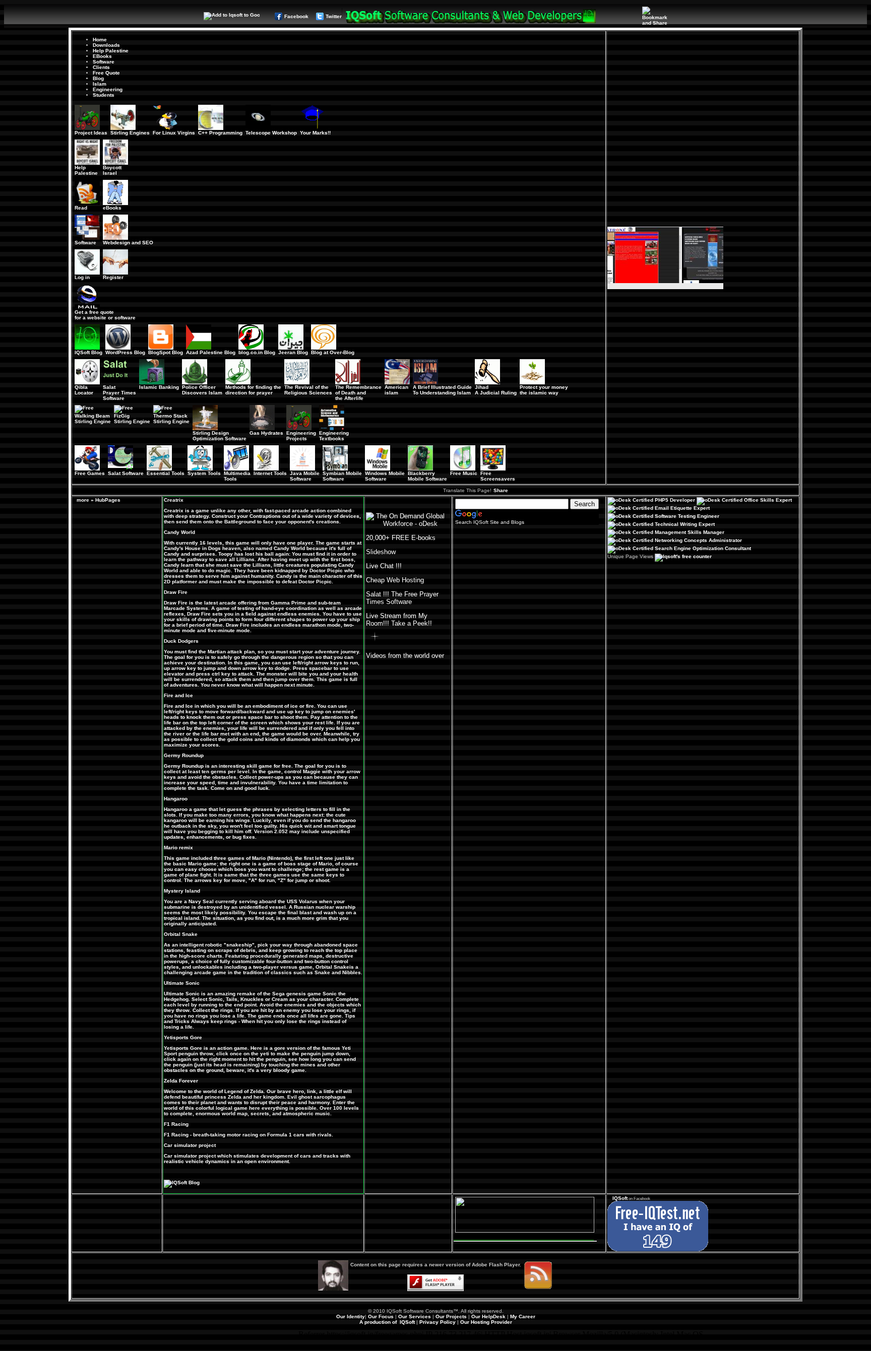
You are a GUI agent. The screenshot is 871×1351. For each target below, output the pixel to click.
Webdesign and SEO (128, 242)
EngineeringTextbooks (334, 435)
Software (103, 61)
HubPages (107, 500)
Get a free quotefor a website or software (105, 314)
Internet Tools (270, 473)
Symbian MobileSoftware (342, 476)
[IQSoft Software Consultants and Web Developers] (470, 21)
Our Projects (451, 1316)
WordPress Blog (125, 352)
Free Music (463, 473)
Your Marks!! (315, 133)
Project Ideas (91, 133)
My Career (522, 1316)
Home (100, 39)
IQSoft (620, 1198)
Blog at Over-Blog (332, 352)
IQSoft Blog (88, 352)
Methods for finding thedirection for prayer (253, 389)
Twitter (334, 16)
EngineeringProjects (301, 435)
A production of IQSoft (387, 1322)
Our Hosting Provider (486, 1322)
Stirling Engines (130, 133)
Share (500, 490)
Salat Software (126, 473)
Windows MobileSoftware (385, 476)
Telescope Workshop (271, 133)
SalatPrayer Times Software (119, 392)
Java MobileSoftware (305, 476)
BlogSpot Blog (165, 352)
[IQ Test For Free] (657, 1249)
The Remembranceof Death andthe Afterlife (358, 392)
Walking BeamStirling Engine (93, 418)
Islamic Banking (159, 387)
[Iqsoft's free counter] (683, 556)
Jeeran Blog (293, 352)
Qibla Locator (84, 389)
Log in (82, 277)
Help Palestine (111, 50)
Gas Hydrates (266, 433)
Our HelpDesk (488, 1316)
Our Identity (350, 1316)
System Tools (204, 473)
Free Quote (106, 73)
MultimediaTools (237, 476)
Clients (101, 67)
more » (85, 500)
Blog (98, 78)
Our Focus (381, 1316)
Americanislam (396, 389)
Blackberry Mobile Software (427, 476)
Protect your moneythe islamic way (544, 389)
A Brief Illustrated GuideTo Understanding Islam (442, 389)
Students (103, 95)
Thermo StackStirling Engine (171, 418)
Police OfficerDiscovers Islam (202, 389)
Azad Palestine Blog (210, 352)
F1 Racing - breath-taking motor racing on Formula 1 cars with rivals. (248, 1134)
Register (113, 277)
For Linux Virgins (174, 133)
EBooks (102, 56)
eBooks (112, 208)
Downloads (106, 45)
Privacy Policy (437, 1322)
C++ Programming (220, 133)
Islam (99, 84)
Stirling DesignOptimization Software (219, 435)
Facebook (296, 16)
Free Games (90, 473)
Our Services (414, 1316)
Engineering (107, 89)
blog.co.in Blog (256, 352)
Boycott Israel (112, 170)
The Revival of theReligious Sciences (308, 389)
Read (81, 208)
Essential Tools (165, 473)
